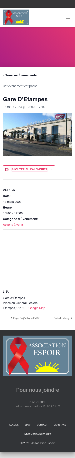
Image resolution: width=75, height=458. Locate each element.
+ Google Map (35, 308)
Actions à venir (13, 224)
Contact (42, 424)
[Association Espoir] (17, 17)
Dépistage (60, 424)
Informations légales (37, 434)
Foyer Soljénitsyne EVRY (26, 318)
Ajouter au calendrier (30, 169)
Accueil (13, 424)
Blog (28, 424)
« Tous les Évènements (20, 75)
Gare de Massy (62, 318)
